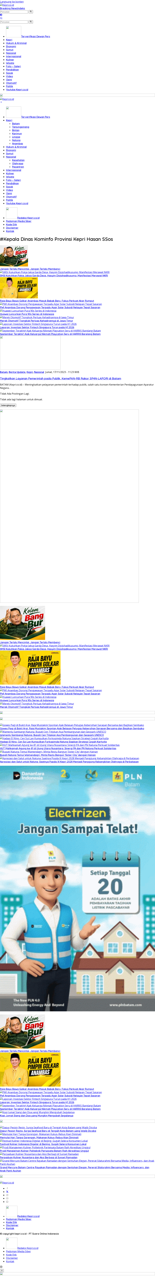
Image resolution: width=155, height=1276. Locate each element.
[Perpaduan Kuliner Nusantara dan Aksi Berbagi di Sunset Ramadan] (39, 1154)
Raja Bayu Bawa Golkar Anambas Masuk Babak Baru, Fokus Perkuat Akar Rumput (47, 300)
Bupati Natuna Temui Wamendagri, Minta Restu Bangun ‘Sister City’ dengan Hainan (48, 755)
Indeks (21, 8)
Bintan (15, 130)
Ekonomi (11, 150)
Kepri (9, 120)
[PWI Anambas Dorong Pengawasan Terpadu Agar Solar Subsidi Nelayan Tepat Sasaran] (51, 304)
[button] (31, 11)
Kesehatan (18, 160)
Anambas (17, 143)
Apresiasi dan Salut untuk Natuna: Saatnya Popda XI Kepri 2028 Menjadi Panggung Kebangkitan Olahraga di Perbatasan (69, 761)
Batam (16, 123)
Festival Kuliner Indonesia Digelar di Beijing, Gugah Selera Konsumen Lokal (43, 1144)
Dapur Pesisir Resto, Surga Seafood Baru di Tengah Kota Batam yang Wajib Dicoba (48, 1130)
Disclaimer (12, 227)
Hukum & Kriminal (16, 146)
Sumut (9, 153)
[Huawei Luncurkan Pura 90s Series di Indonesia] (28, 310)
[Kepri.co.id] (7, 5)
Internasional (13, 170)
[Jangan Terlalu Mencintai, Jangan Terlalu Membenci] (14, 265)
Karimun (17, 133)
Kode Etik (11, 224)
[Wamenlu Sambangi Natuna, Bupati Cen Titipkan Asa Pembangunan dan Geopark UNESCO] (53, 731)
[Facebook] (7, 1188)
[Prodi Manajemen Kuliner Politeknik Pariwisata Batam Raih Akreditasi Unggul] (45, 1147)
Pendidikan (12, 183)
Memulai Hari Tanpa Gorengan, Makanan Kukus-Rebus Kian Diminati (39, 1137)
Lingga (16, 136)
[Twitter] (7, 1191)
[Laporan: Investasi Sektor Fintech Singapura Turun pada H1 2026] (38, 324)
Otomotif (11, 196)
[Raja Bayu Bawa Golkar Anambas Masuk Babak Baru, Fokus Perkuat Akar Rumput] (19, 297)
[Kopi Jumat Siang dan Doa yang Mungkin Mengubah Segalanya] (37, 1112)
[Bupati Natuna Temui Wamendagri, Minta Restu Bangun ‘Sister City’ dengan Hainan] (49, 751)
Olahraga (17, 163)
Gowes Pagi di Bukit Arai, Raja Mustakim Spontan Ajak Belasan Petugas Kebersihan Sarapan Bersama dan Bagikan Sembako (72, 728)
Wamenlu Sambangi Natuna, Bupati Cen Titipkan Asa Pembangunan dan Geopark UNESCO (52, 735)
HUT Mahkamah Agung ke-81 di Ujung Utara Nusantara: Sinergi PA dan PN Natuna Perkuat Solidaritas (58, 748)
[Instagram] (7, 1195)
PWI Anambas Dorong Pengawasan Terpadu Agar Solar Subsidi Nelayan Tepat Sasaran (50, 307)
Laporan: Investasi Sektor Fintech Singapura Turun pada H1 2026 (37, 327)
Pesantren (18, 166)
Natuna (16, 140)
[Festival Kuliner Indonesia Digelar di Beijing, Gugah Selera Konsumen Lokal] (44, 1140)
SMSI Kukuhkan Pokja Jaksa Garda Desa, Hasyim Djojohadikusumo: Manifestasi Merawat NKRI (54, 275)
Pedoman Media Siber (18, 221)
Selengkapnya (8, 405)
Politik (9, 200)
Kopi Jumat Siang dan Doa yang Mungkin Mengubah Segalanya (36, 1115)
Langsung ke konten (12, 1)
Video (9, 190)
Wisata (10, 176)
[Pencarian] (1, 18)
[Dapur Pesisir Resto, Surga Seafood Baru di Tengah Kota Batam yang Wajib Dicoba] (48, 1127)
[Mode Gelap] (1, 15)
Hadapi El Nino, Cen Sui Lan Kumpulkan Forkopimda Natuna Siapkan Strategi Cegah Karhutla (53, 741)
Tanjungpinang (20, 126)
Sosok (9, 186)
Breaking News (8, 8)
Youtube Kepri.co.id (17, 203)
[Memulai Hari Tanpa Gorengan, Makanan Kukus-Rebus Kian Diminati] (40, 1134)
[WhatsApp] (7, 1201)
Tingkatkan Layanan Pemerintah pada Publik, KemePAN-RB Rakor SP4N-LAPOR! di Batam (60, 378)
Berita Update (17, 372)
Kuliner (10, 173)
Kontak (10, 231)
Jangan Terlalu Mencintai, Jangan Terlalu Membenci (30, 268)
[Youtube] (7, 1198)
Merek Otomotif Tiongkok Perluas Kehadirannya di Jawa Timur (36, 320)
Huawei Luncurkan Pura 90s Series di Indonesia (27, 314)
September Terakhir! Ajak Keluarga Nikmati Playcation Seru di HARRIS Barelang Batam (50, 334)
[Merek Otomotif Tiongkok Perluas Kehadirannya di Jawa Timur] (37, 317)
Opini (9, 193)
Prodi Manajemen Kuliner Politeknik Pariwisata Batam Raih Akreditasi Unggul (44, 1150)
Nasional (11, 156)
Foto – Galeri (13, 180)
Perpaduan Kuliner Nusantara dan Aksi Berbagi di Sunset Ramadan (38, 1157)
